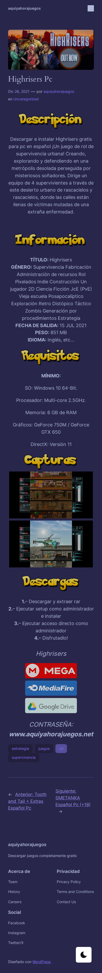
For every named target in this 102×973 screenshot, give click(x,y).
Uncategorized (26, 99)
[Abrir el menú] (91, 8)
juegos (44, 748)
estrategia (20, 748)
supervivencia (24, 757)
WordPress (41, 961)
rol (61, 748)
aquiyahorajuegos (24, 8)
